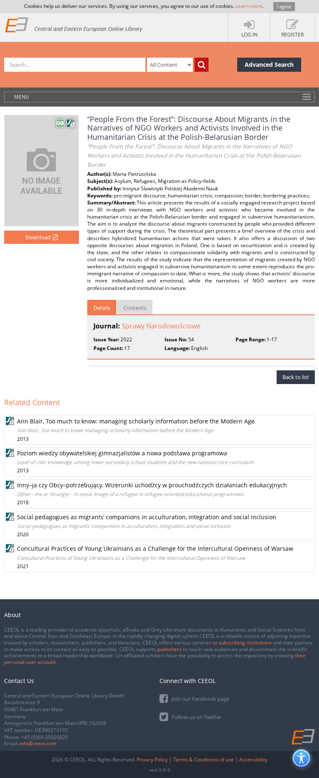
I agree (284, 6)
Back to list (295, 377)
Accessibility (253, 759)
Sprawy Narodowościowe (161, 326)
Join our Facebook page (199, 699)
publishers (169, 649)
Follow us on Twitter (195, 717)
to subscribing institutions (242, 642)
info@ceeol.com (38, 743)
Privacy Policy (152, 759)
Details (101, 307)
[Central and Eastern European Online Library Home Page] (74, 24)
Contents (134, 307)
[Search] (201, 65)
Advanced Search (269, 64)
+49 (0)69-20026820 (44, 737)
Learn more (249, 6)
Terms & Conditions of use (203, 759)
